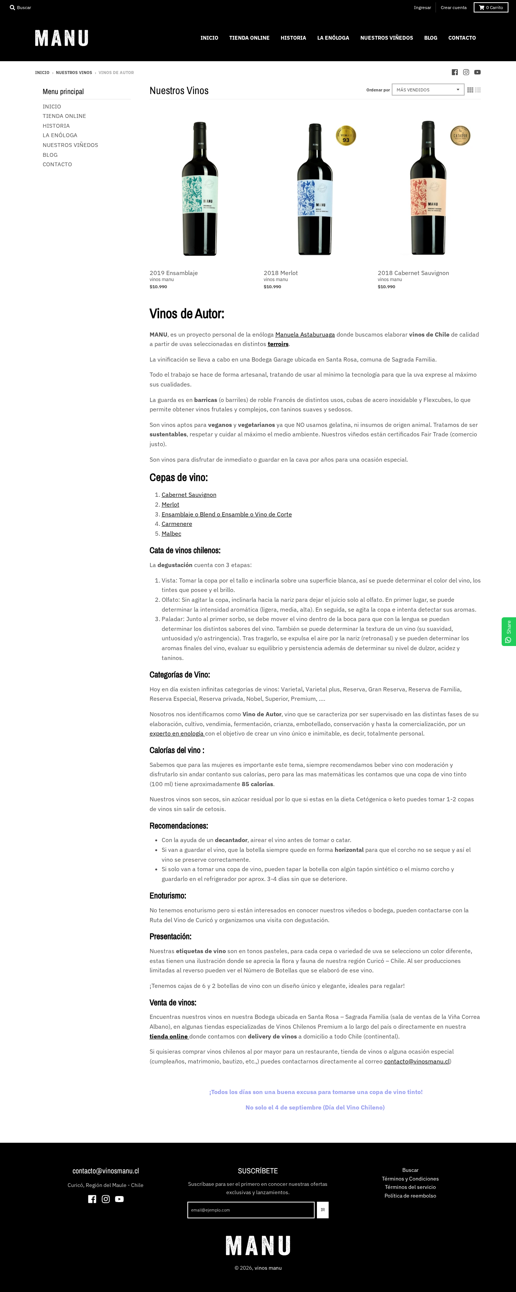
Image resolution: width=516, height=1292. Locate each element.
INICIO (52, 106)
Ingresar (422, 7)
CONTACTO (57, 164)
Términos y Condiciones (410, 1178)
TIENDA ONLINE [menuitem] (249, 37)
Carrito (494, 7)
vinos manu (162, 279)
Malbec (171, 533)
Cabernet (175, 494)
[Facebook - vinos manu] (454, 72)
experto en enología (177, 733)
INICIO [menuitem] (209, 37)
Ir (323, 1209)
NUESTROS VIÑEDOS (70, 144)
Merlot (170, 504)
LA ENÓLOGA (60, 135)
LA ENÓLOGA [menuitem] (333, 37)
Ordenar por (378, 90)
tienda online (169, 1036)
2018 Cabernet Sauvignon (413, 273)
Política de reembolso (410, 1195)
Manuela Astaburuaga (305, 334)
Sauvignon (202, 494)
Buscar (410, 1170)
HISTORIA (56, 125)
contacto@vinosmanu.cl (417, 1061)
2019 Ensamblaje (174, 273)
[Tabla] (470, 90)
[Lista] (478, 90)
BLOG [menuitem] (430, 37)
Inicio (42, 72)
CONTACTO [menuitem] (462, 37)
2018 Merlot (281, 273)
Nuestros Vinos (74, 72)
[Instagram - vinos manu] (466, 72)
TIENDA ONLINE (64, 115)
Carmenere (177, 523)
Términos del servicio (410, 1187)
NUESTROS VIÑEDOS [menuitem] (386, 37)
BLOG (50, 154)
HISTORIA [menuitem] (293, 37)
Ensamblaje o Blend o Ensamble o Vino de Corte (227, 514)
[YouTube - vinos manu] (477, 72)
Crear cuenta (454, 7)
